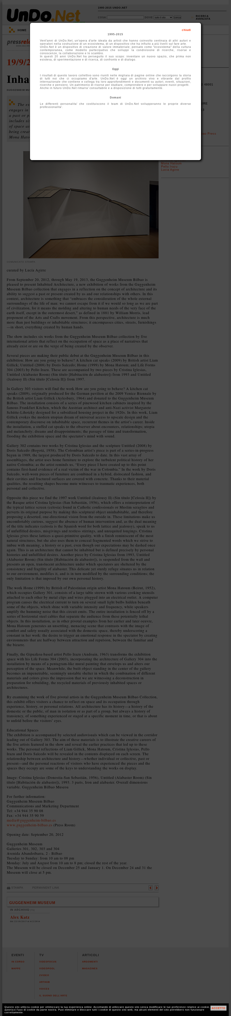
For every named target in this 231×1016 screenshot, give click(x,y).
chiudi (186, 30)
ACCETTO (218, 1008)
